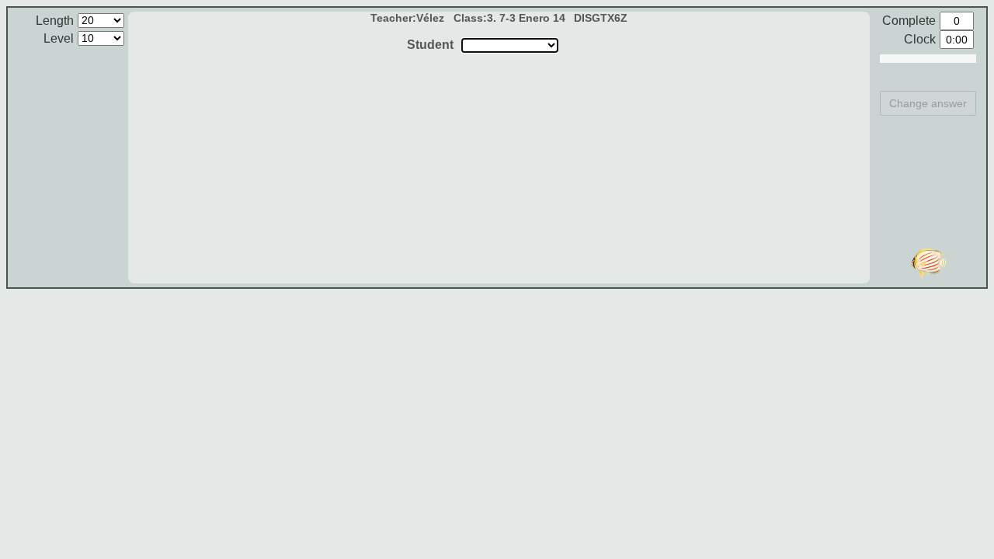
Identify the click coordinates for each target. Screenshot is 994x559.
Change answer (928, 103)
